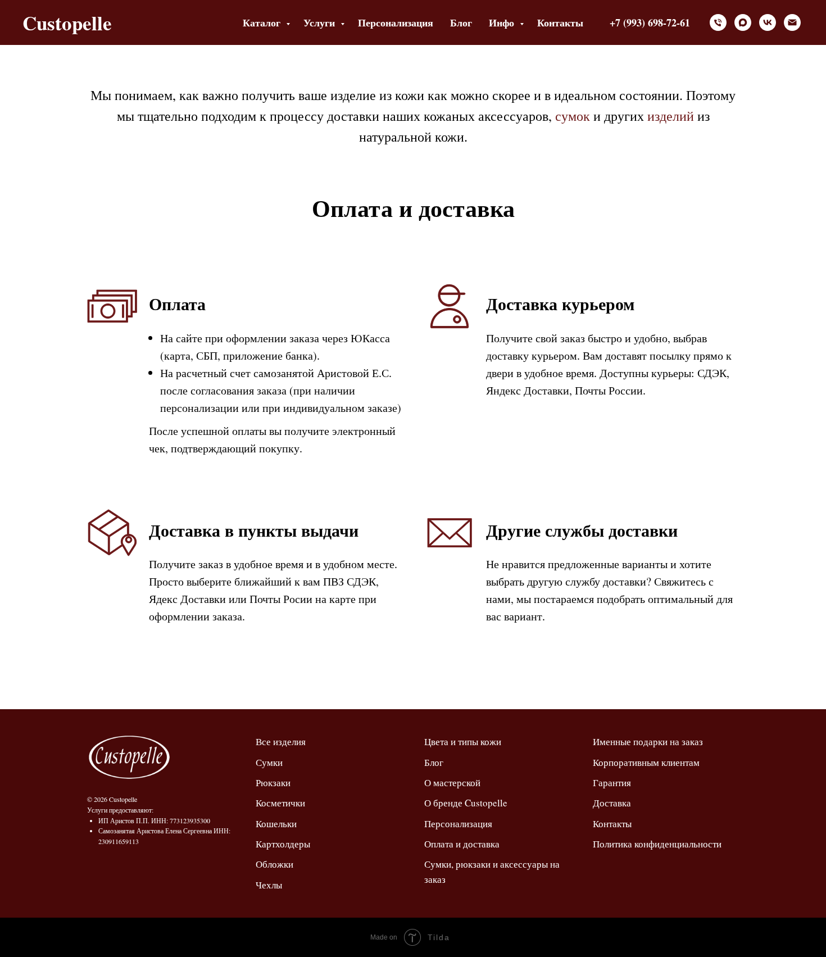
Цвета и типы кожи (462, 741)
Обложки (274, 864)
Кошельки (276, 823)
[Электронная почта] (792, 22)
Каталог (263, 22)
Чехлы (269, 884)
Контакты (560, 22)
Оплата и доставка (462, 843)
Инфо (503, 22)
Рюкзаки (273, 782)
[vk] (767, 22)
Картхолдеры (283, 843)
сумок (572, 116)
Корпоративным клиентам (646, 762)
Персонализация (395, 22)
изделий (670, 116)
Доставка (612, 802)
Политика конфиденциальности (657, 843)
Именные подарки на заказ (648, 741)
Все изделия (281, 741)
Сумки (269, 762)
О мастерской (452, 782)
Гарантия (612, 782)
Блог (461, 22)
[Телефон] (718, 22)
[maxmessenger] (742, 22)
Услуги (320, 22)
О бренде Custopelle (465, 802)
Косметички (280, 802)
